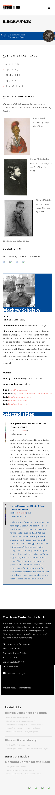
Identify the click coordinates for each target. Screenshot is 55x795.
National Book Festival (14, 731)
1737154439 (20, 430)
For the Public (11, 745)
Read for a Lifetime (31, 731)
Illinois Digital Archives (14, 748)
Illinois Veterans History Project (36, 748)
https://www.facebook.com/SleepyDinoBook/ (32, 393)
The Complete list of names (16, 241)
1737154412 (20, 513)
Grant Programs (25, 745)
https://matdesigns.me (17, 404)
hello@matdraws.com (19, 390)
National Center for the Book (27, 762)
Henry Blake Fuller (39, 159)
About (8, 717)
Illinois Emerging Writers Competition (19, 721)
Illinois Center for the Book (26, 713)
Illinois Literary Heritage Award (17, 724)
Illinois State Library (21, 740)
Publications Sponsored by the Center (19, 770)
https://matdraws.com (17, 400)
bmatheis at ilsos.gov (16, 673)
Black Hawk (39, 118)
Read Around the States (32, 773)
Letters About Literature (14, 728)
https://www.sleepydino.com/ (20, 397)
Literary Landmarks (33, 728)
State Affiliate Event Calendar (16, 766)
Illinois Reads (36, 724)
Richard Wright (44, 200)
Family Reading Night (20, 717)
